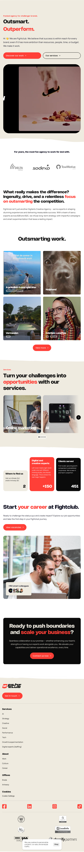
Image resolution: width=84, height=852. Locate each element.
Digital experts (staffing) (12, 747)
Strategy (5, 718)
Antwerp (5, 785)
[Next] (78, 417)
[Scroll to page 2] (41, 437)
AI (3, 714)
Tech (4, 737)
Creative (5, 723)
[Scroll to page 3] (43, 437)
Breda (4, 780)
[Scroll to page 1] (38, 437)
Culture (5, 763)
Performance (7, 732)
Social (4, 728)
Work (4, 759)
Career (5, 768)
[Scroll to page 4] (45, 437)
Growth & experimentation (12, 742)
